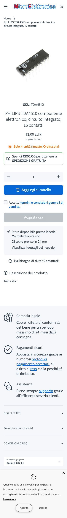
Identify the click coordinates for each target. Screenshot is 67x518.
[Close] (64, 473)
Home (7, 18)
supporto (46, 391)
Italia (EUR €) (15, 463)
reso (33, 369)
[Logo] (34, 6)
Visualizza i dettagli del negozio (33, 247)
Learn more (9, 499)
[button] (62, 6)
